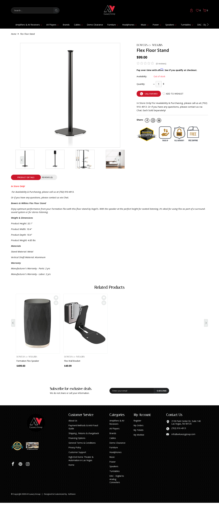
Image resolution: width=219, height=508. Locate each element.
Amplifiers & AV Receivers (27, 24)
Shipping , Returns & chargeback (84, 438)
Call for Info (151, 93)
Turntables (186, 24)
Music (143, 24)
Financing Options (77, 443)
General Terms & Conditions (82, 448)
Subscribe (162, 396)
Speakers (169, 24)
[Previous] (13, 325)
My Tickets (138, 435)
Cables (77, 24)
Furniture (111, 24)
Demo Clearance (95, 24)
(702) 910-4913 (178, 433)
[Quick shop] (56, 303)
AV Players (51, 24)
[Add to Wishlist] (56, 298)
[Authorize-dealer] (18, 451)
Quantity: (141, 84)
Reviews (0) (47, 177)
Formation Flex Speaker (28, 360)
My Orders (138, 430)
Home (13, 33)
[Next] (206, 325)
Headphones (128, 24)
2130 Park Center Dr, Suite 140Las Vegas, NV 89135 (186, 427)
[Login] (191, 10)
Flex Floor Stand (27, 33)
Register (137, 425)
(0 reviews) (161, 63)
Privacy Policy (75, 452)
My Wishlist (139, 440)
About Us (73, 425)
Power (156, 24)
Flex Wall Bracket (72, 360)
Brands (66, 24)
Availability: (142, 76)
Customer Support (77, 457)
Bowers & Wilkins (150, 45)
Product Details (25, 177)
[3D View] (33, 451)
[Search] (56, 10)
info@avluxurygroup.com (183, 439)
